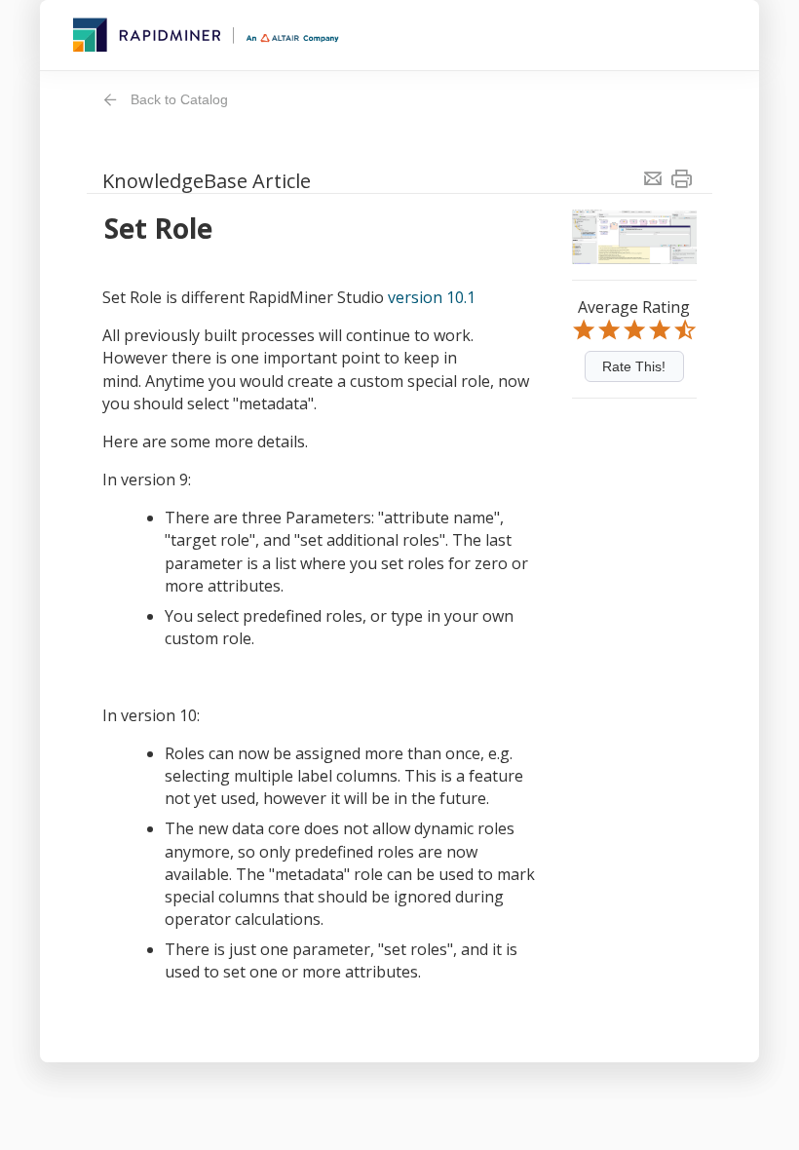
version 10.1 (433, 297)
